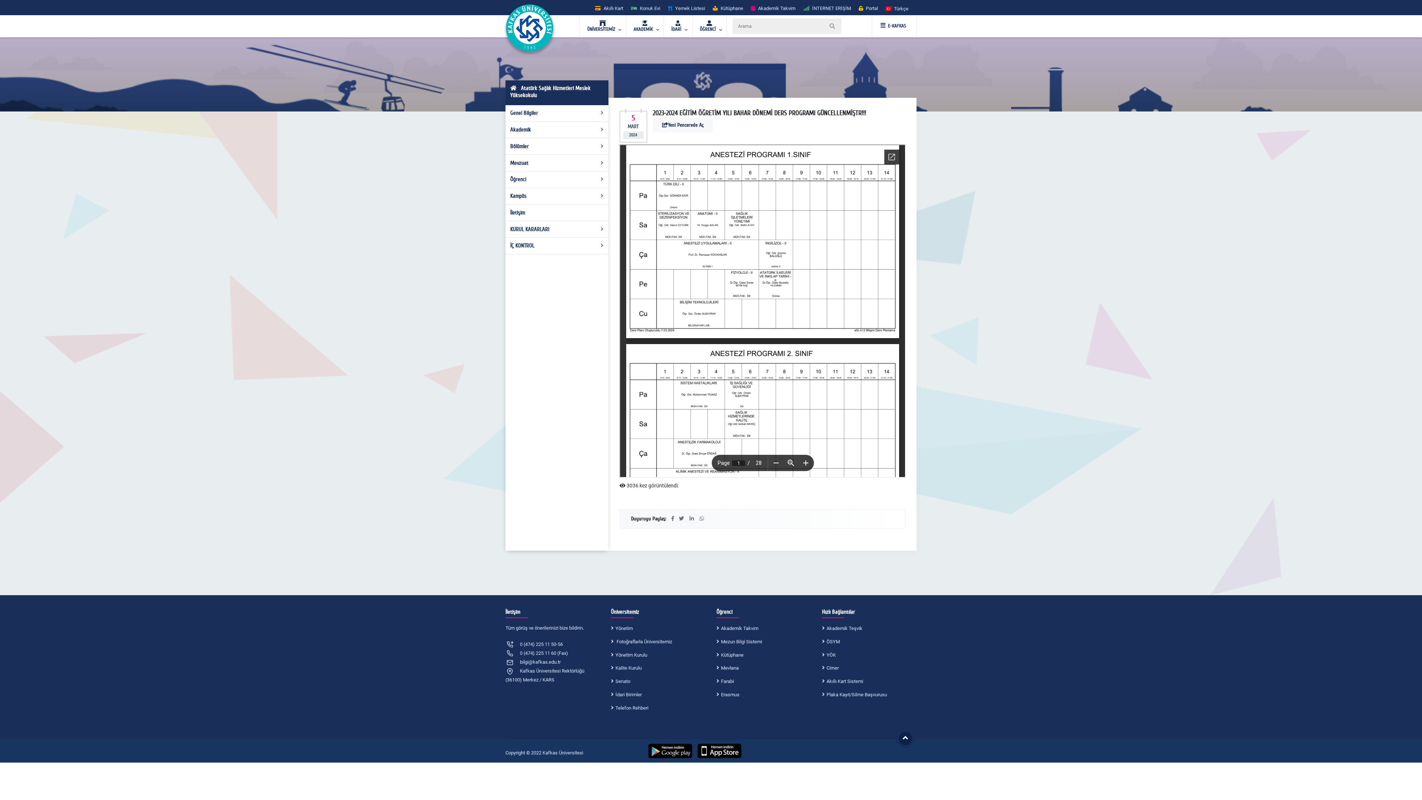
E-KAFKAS (897, 26)
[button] (897, 8)
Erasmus (730, 694)
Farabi (727, 681)
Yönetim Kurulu (631, 655)
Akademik (520, 129)
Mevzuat (519, 163)
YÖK (831, 655)
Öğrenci (518, 179)
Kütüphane (732, 655)
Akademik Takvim (739, 628)
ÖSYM (833, 641)
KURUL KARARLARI (529, 229)
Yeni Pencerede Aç (686, 125)
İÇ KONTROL (522, 245)
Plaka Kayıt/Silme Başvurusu (857, 694)
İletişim (517, 212)
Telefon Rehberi (631, 708)
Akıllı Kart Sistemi (845, 681)
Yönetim (624, 628)
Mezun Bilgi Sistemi (741, 641)
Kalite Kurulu (628, 668)
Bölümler (519, 146)
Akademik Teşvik (844, 628)
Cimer (833, 668)
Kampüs (518, 196)
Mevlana (730, 668)
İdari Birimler (628, 694)
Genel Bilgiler (524, 113)
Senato (622, 681)
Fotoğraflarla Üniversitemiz (643, 641)
